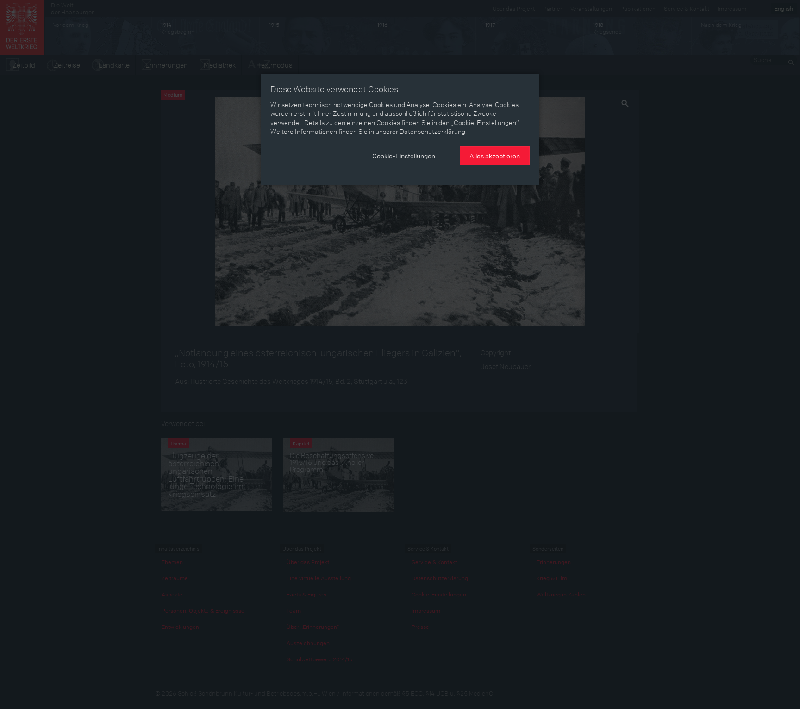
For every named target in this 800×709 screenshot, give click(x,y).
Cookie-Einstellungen (403, 155)
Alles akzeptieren (494, 155)
